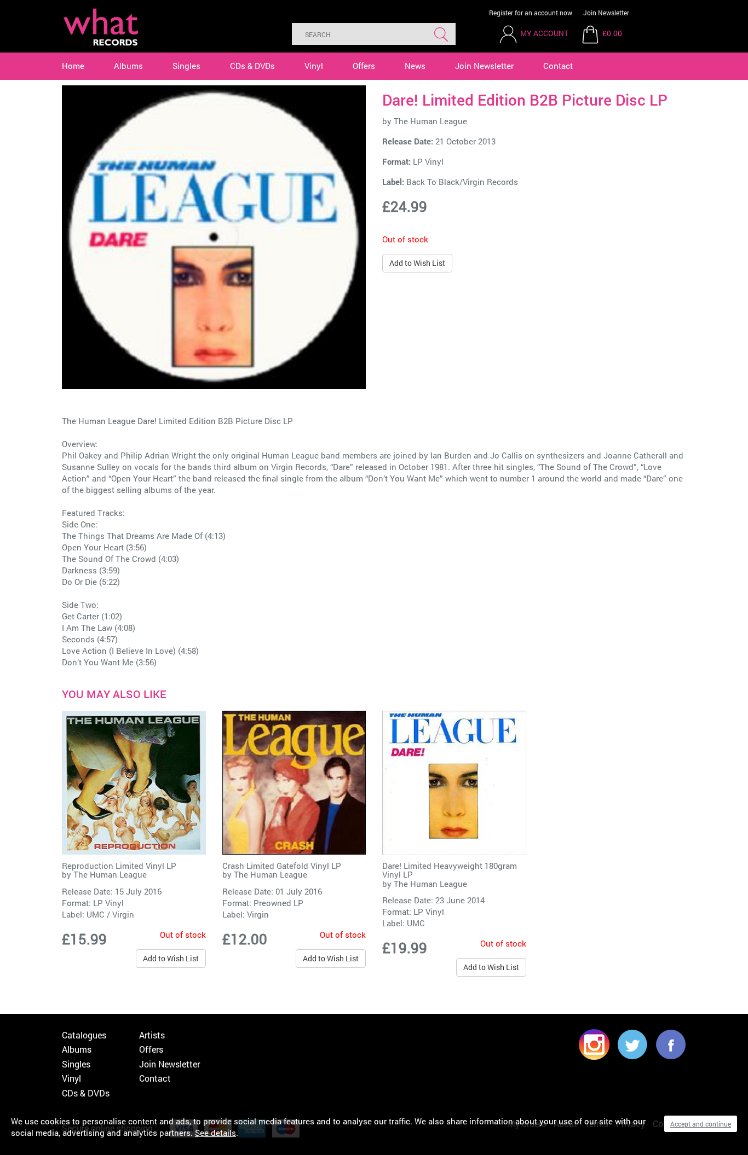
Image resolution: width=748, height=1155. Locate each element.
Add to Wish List (417, 263)
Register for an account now (530, 12)
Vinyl (313, 65)
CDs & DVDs (252, 65)
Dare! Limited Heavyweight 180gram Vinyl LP (449, 870)
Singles (186, 65)
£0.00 (612, 33)
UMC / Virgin (110, 914)
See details (215, 1132)
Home (73, 65)
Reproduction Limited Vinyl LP (119, 865)
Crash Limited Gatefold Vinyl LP (281, 865)
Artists (152, 1035)
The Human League (430, 120)
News (415, 65)
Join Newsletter (606, 12)
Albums (128, 65)
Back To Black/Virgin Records (462, 181)
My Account (544, 33)
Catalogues (84, 1035)
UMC (416, 923)
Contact (558, 65)
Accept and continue (700, 1123)
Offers (364, 65)
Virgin (258, 914)
